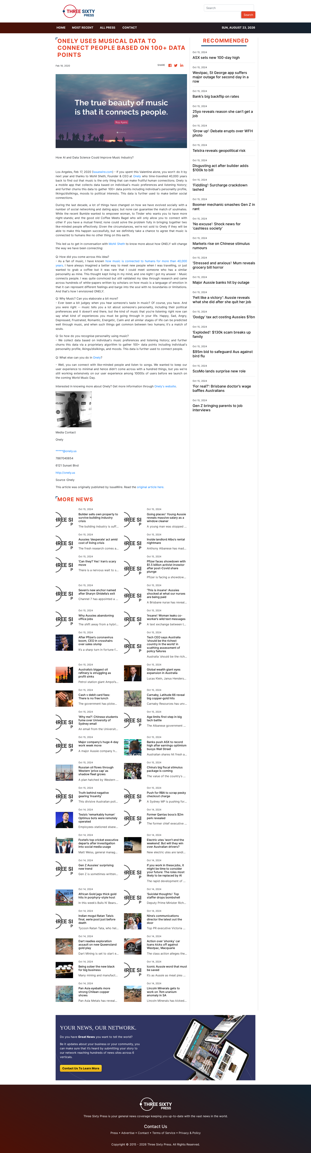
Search (248, 15)
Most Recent (82, 27)
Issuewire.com (102, 172)
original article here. (150, 487)
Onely (137, 176)
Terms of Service (163, 1133)
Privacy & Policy (190, 1133)
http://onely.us (65, 472)
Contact (129, 27)
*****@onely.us (66, 451)
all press (107, 27)
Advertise (127, 1133)
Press (114, 1133)
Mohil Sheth (117, 244)
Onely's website (165, 386)
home (61, 27)
